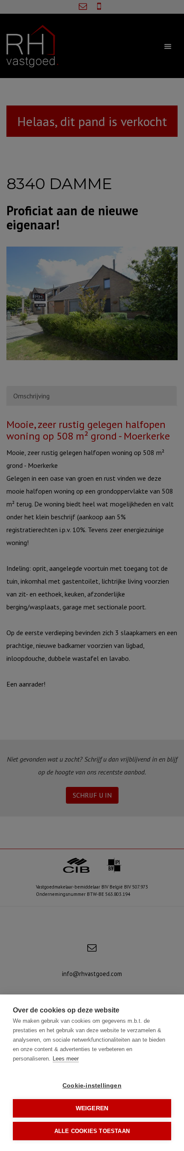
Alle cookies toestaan (92, 1131)
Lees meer (66, 1058)
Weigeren (92, 1108)
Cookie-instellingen (92, 1085)
